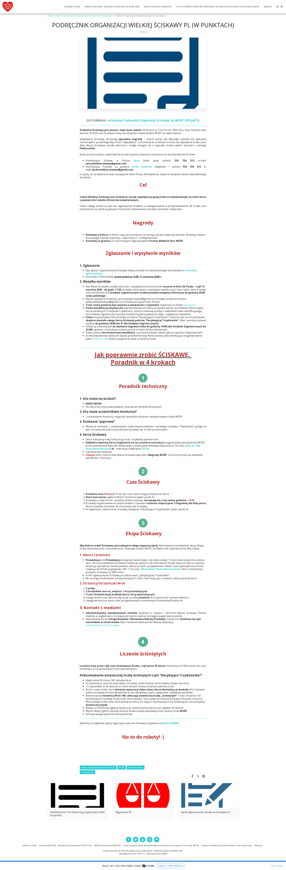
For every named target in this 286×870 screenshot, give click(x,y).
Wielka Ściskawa (135, 767)
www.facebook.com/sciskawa (102, 625)
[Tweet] (198, 776)
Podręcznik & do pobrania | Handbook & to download (87, 15)
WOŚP (121, 767)
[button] (277, 7)
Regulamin (189, 305)
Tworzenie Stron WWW (156, 853)
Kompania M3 (87, 772)
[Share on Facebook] (192, 776)
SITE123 (141, 853)
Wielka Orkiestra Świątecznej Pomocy (98, 767)
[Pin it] (203, 776)
